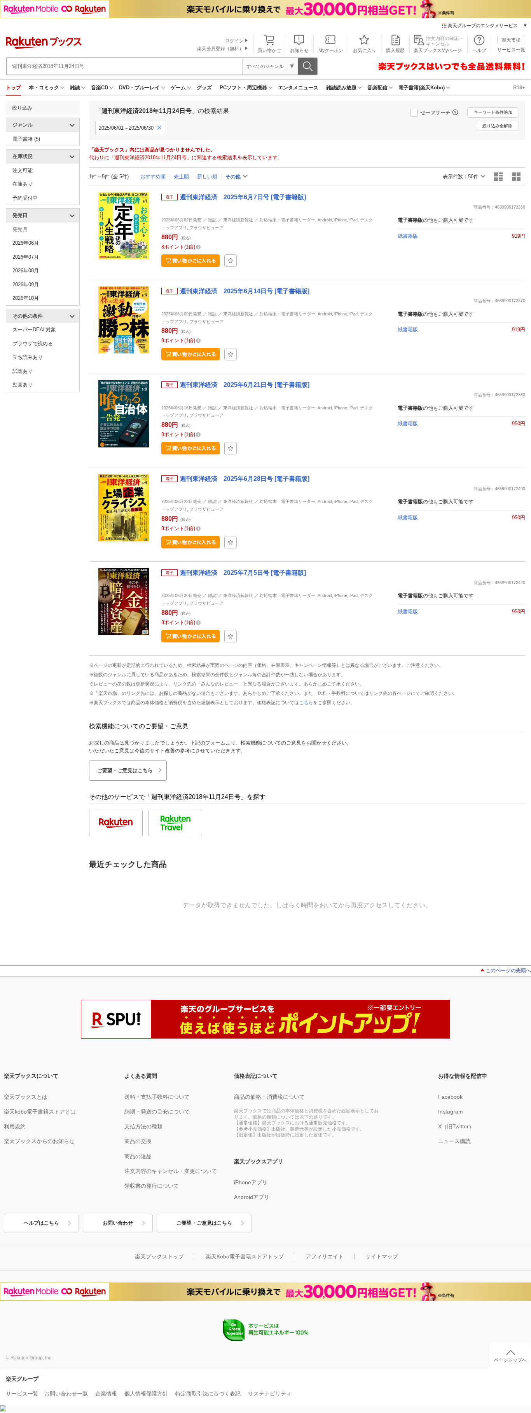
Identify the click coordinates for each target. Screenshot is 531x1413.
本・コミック (44, 87)
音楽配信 (377, 87)
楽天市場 (511, 40)
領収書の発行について (151, 1186)
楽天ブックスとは (25, 1097)
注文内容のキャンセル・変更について (170, 1171)
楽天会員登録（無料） (220, 48)
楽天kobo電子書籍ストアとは (40, 1111)
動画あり (22, 385)
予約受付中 (25, 198)
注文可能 (22, 170)
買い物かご (269, 50)
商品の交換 (138, 1141)
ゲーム (178, 87)
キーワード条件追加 (493, 112)
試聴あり (22, 371)
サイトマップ (381, 1256)
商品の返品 (138, 1156)
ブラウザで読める (32, 343)
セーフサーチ (435, 112)
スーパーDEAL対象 (34, 329)
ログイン (234, 41)
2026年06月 (25, 243)
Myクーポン (330, 50)
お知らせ (299, 50)
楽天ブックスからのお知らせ (39, 1141)
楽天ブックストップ (159, 1256)
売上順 (181, 176)
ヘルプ (479, 50)
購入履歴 (395, 50)
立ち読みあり (27, 357)
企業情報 (106, 1393)
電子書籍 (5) (26, 139)
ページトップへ (510, 1360)
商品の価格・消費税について (269, 1097)
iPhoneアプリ (250, 1182)
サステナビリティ (270, 1393)
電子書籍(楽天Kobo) (421, 87)
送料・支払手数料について (157, 1097)
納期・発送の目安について (157, 1111)
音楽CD (99, 87)
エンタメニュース (298, 87)
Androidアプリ (251, 1197)
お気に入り (364, 50)
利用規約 (15, 1126)
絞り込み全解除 (497, 126)
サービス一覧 (511, 49)
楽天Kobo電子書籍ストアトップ (245, 1256)
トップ (13, 87)
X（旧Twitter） (456, 1126)
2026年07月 (25, 257)
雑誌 (75, 87)
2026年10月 (25, 298)
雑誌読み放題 (341, 87)
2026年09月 (25, 284)
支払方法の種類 (143, 1126)
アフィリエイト (325, 1256)
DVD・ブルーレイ (139, 87)
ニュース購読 (454, 1141)
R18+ (519, 87)
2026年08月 (25, 270)
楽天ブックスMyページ (438, 50)
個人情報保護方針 (146, 1393)
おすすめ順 (153, 176)
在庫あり (22, 184)
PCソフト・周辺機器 (243, 87)
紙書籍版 (408, 236)
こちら (306, 702)
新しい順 (207, 176)
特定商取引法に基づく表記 (208, 1393)
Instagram (450, 1111)
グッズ (204, 87)
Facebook (450, 1097)
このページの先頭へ (508, 970)
